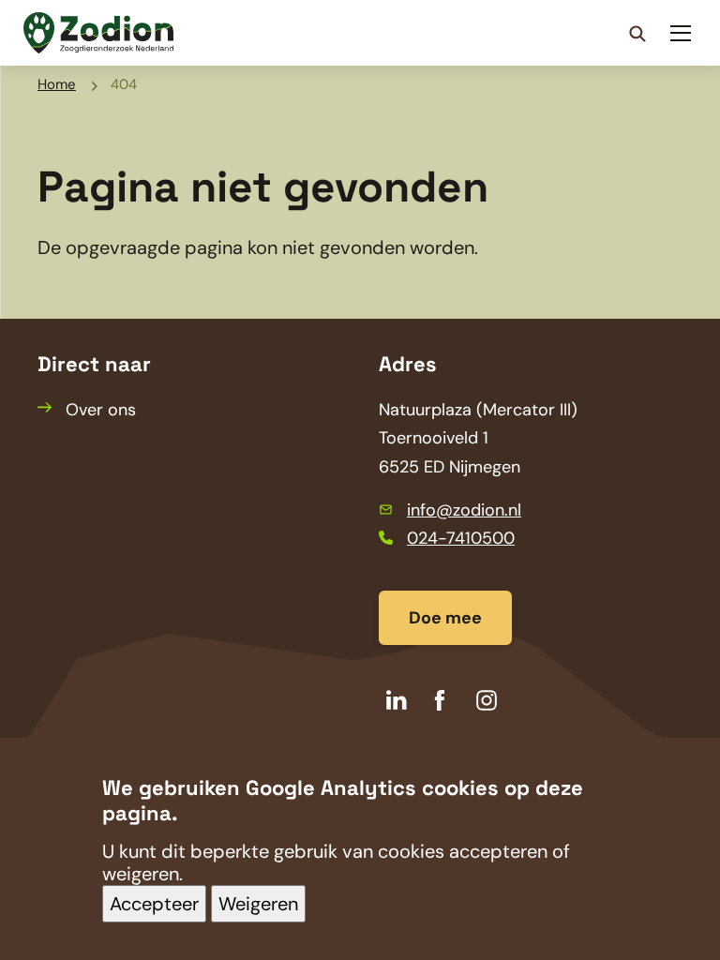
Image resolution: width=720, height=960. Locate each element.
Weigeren (258, 904)
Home (57, 84)
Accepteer (154, 904)
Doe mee (445, 618)
